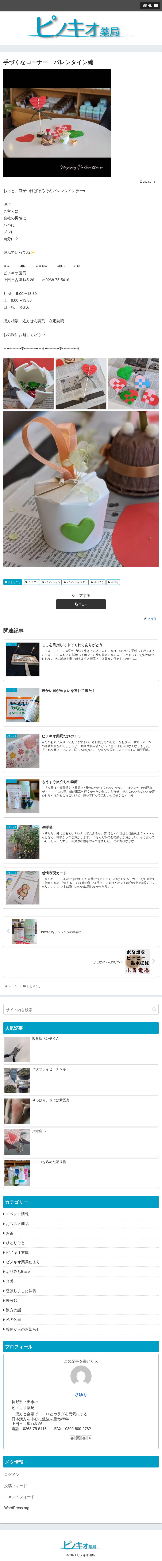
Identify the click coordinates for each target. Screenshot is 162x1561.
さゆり (81, 1394)
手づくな (99, 582)
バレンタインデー (77, 582)
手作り (115, 582)
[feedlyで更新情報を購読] (83, 1437)
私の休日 (13, 1319)
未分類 (11, 1300)
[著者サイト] (72, 1437)
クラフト (33, 582)
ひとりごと (14, 582)
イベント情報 (17, 1213)
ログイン (11, 1474)
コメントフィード (19, 1496)
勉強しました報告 (21, 1290)
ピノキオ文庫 (17, 1252)
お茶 (10, 1233)
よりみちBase (18, 1271)
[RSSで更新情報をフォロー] (89, 1437)
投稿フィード (15, 1485)
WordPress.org (16, 1507)
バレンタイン (52, 582)
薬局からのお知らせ (23, 1329)
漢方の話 (13, 1309)
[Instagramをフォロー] (78, 1437)
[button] (154, 1009)
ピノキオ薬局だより (23, 1261)
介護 (10, 1281)
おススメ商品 (17, 1223)
